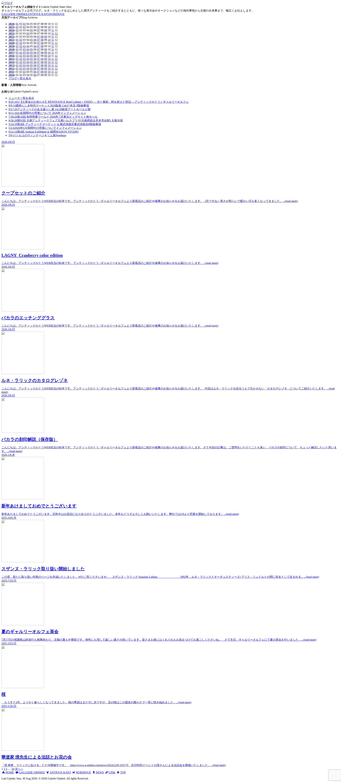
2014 (11, 62)
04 (27, 33)
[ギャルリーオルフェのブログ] (7, 3)
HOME (9, 772)
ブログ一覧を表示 (20, 78)
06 (35, 39)
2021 (11, 39)
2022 (11, 36)
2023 (11, 33)
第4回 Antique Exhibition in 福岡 (44, 131)
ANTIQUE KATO (38, 14)
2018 (11, 49)
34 (12, 768)
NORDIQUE (56, 14)
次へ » (19, 768)
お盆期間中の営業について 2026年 (47, 112)
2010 (11, 75)
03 (24, 23)
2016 (11, 55)
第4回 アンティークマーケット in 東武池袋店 (55, 124)
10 (49, 27)
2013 (11, 65)
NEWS (100, 772)
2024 (11, 30)
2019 (11, 46)
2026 (11, 23)
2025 (11, 27)
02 (20, 39)
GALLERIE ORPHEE (14, 14)
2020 (11, 43)
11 (52, 30)
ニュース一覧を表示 (21, 98)
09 (45, 30)
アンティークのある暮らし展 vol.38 (49, 109)
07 (38, 27)
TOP (123, 772)
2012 (11, 68)
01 (17, 23)
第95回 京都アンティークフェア (66, 120)
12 (56, 33)
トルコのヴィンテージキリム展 (37, 135)
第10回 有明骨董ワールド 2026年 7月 (53, 116)
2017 (11, 52)
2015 (11, 59)
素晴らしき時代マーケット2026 (49, 105)
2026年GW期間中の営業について (45, 127)
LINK (112, 772)
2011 (11, 71)
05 (31, 30)
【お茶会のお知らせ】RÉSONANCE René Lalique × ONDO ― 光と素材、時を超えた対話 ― (99, 101)
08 (42, 36)
